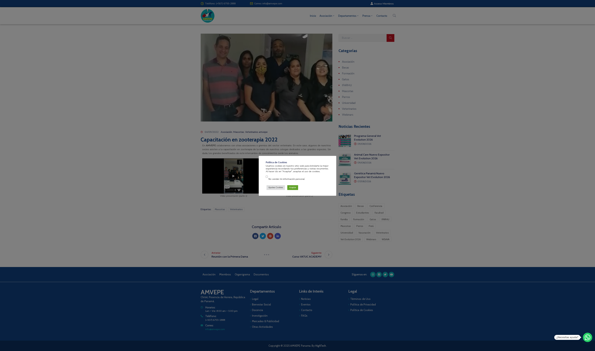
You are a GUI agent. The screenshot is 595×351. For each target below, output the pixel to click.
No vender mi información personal (287, 179)
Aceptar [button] (292, 187)
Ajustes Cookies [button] (275, 187)
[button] (587, 337)
